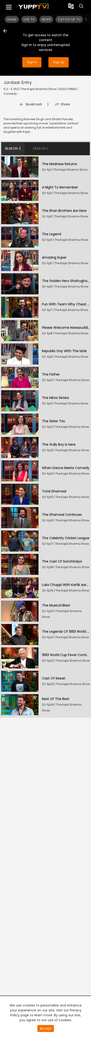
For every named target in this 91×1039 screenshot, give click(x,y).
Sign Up (58, 62)
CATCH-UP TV (69, 19)
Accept (46, 1028)
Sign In (32, 62)
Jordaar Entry (18, 82)
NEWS (46, 19)
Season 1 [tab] (40, 148)
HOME (12, 19)
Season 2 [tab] (13, 148)
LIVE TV (29, 19)
